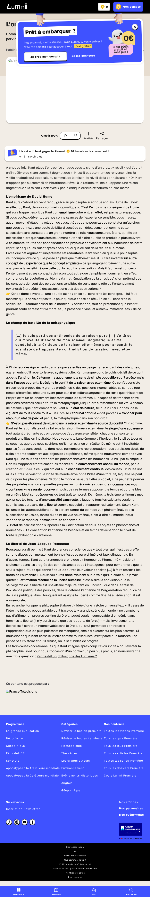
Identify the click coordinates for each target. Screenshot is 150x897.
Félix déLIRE (15, 753)
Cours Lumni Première (120, 775)
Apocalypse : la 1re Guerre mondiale (33, 768)
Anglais (66, 783)
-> (30, 156)
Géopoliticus (15, 745)
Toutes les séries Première (123, 760)
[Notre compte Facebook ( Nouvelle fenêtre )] (32, 822)
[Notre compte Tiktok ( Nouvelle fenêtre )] (9, 822)
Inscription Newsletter (23, 809)
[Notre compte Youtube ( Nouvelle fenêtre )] (25, 822)
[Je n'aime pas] (75, 135)
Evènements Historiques (79, 775)
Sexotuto (13, 760)
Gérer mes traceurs (75, 856)
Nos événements (131, 814)
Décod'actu (14, 738)
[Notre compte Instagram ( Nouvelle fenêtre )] (17, 822)
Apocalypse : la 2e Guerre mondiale (32, 775)
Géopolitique (70, 790)
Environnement (72, 768)
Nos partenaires (131, 808)
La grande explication (22, 730)
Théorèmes (69, 753)
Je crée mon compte (45, 56)
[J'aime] (65, 135)
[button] (19, 891)
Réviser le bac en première (81, 730)
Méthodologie (71, 745)
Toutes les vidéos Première (124, 730)
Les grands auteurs (75, 760)
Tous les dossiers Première (123, 768)
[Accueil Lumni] (17, 6)
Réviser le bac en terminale (82, 738)
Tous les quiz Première (120, 738)
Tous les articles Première (123, 753)
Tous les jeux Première (120, 745)
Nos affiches (128, 802)
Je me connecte (83, 56)
